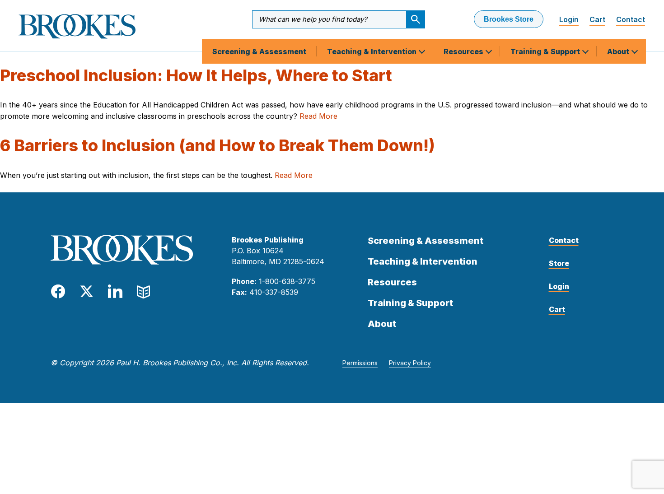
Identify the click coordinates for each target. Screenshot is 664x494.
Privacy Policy (410, 363)
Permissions (360, 363)
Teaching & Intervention (372, 51)
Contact (630, 19)
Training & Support (546, 51)
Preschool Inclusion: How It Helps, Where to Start (196, 75)
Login (569, 19)
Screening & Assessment (259, 51)
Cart (597, 19)
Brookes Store (508, 19)
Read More (318, 116)
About (619, 51)
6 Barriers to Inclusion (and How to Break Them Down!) (217, 145)
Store (559, 263)
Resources (464, 51)
